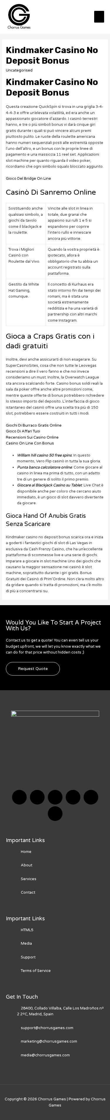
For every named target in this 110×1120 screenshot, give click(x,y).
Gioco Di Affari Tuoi (23, 431)
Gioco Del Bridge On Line (28, 178)
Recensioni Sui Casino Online (32, 437)
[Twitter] (37, 797)
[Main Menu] (99, 17)
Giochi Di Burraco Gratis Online (34, 425)
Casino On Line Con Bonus (30, 443)
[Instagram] (73, 797)
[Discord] (55, 797)
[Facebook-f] (19, 797)
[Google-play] (55, 813)
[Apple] (91, 797)
